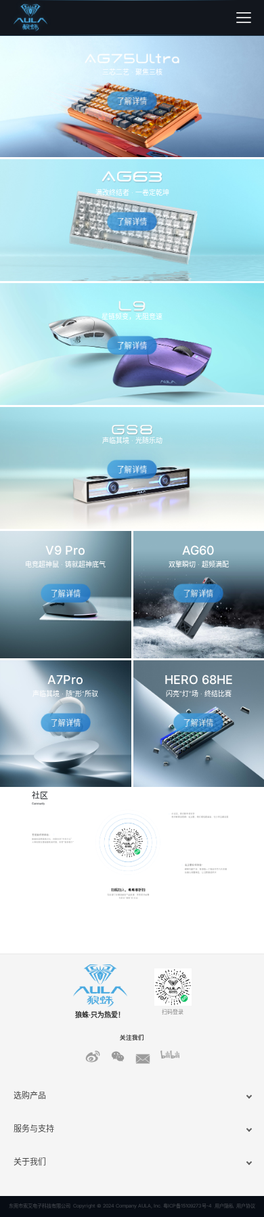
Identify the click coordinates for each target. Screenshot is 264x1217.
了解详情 (131, 100)
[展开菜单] (243, 17)
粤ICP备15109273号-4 (187, 1206)
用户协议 (245, 1206)
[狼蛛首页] (47, 17)
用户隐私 (224, 1206)
